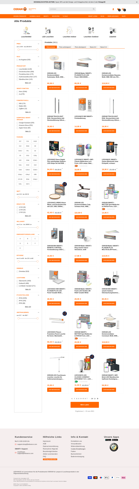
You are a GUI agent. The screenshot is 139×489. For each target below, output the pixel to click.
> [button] (95, 398)
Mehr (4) (28, 289)
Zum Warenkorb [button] (54, 87)
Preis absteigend (80, 47)
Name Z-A (103, 47)
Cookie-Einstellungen (78, 449)
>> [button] (97, 398)
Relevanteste (51, 47)
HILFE (124, 16)
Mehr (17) (28, 83)
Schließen (137, 2)
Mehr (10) (28, 306)
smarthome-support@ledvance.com (25, 452)
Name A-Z (93, 47)
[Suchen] (72, 9)
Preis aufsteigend (65, 47)
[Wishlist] (118, 9)
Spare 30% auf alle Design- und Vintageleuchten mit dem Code (69, 2)
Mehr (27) (28, 216)
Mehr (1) (28, 112)
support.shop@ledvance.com (27, 444)
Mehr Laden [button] (84, 405)
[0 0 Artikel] (123, 9)
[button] (85, 44)
